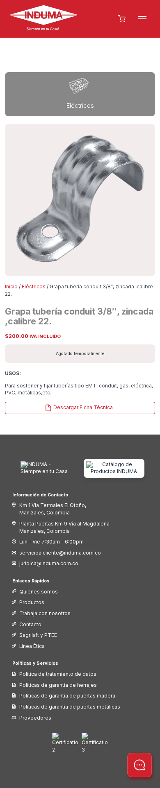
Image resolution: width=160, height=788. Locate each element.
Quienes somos (38, 592)
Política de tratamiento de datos (57, 674)
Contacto (30, 624)
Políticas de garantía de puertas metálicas (69, 707)
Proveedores (35, 718)
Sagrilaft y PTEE (38, 635)
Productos (31, 602)
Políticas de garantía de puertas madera (67, 696)
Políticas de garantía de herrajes (58, 685)
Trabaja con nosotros (45, 613)
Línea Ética (32, 646)
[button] (142, 19)
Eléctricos (34, 287)
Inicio (11, 287)
